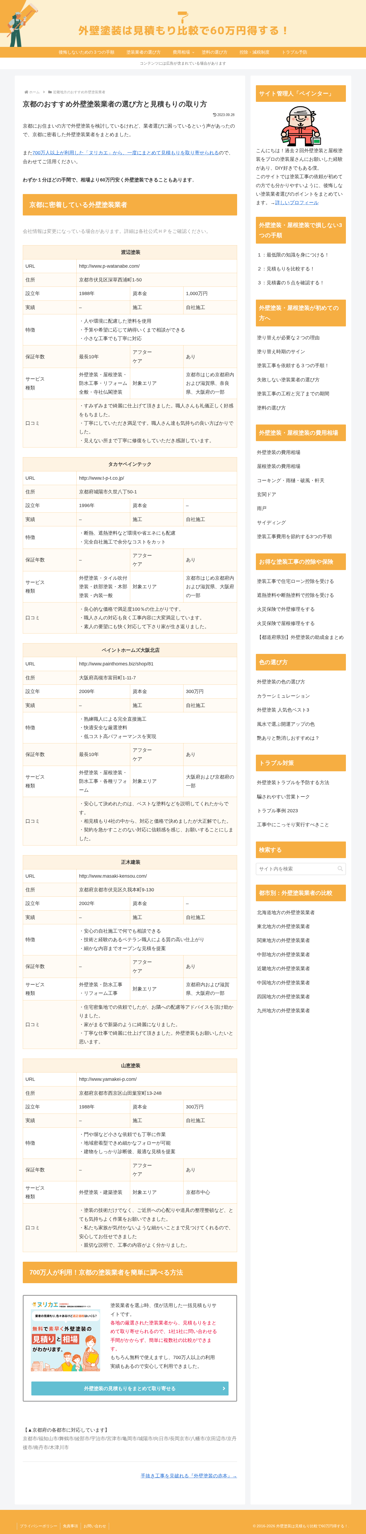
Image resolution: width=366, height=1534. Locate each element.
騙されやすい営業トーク (283, 796)
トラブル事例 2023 (277, 810)
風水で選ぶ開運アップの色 (286, 724)
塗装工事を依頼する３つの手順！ (293, 365)
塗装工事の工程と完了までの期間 (293, 393)
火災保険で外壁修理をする (286, 609)
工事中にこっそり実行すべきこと (293, 824)
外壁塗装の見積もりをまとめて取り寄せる (130, 1388)
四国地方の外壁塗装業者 (283, 996)
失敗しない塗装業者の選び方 (288, 379)
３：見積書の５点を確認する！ (290, 282)
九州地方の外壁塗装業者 (283, 1010)
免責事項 (70, 1526)
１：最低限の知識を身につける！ (293, 255)
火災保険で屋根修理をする (286, 623)
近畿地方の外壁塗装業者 (283, 968)
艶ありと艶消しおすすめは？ (288, 738)
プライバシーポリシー (38, 1526)
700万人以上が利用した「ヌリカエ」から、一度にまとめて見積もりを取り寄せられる (125, 152)
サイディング (271, 522)
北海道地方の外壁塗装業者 (286, 912)
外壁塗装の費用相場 (278, 452)
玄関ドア (266, 494)
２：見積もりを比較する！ (286, 268)
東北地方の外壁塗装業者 (283, 926)
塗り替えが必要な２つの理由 (288, 337)
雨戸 (262, 508)
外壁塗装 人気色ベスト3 (283, 710)
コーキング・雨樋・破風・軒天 (290, 480)
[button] (340, 869)
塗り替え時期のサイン (281, 351)
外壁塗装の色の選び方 (281, 681)
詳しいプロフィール (297, 202)
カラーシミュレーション (283, 696)
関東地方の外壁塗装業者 (283, 940)
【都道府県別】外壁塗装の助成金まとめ (300, 637)
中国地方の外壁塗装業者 (283, 982)
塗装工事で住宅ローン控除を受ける (295, 581)
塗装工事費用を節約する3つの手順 (294, 536)
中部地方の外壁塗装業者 (283, 954)
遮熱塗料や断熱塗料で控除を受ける (295, 595)
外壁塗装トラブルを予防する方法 (293, 782)
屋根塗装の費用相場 (278, 466)
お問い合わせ (95, 1526)
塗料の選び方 (271, 408)
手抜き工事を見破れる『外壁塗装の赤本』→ (189, 1476)
